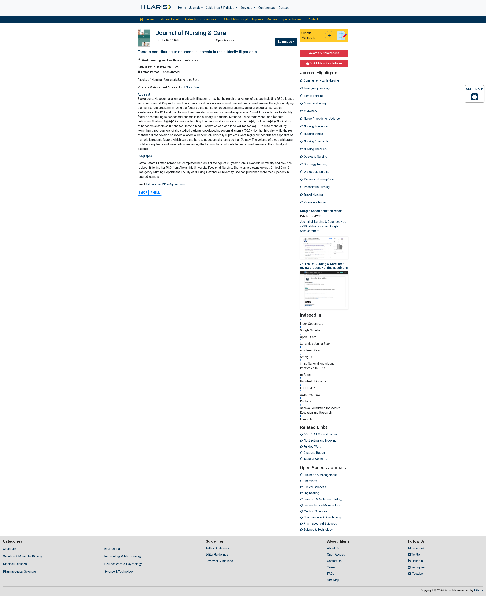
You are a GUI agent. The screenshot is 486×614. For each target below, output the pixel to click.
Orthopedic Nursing (316, 172)
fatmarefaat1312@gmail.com (165, 184)
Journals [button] (194, 7)
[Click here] (156, 8)
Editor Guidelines (217, 554)
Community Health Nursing (321, 80)
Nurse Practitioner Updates (321, 118)
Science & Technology (118, 571)
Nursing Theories (315, 149)
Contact (284, 7)
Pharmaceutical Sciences (19, 571)
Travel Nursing (313, 194)
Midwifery (310, 111)
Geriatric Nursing (314, 103)
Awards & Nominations (324, 53)
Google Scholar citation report (321, 211)
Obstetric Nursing (315, 156)
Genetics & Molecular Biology (22, 556)
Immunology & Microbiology (122, 556)
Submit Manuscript (235, 19)
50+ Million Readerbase (325, 63)
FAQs (330, 573)
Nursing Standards (315, 141)
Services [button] (246, 7)
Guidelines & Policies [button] (220, 7)
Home (182, 7)
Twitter (416, 554)
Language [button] (285, 41)
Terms (331, 567)
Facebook (417, 548)
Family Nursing (313, 96)
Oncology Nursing (315, 164)
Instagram (418, 567)
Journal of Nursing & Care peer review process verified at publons (324, 265)
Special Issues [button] (291, 19)
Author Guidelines (217, 548)
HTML (156, 192)
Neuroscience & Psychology (123, 564)
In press (257, 19)
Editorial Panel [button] (169, 19)
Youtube (417, 573)
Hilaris (478, 590)
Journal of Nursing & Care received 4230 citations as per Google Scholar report (323, 226)
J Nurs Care (191, 87)
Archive (272, 19)
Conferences (266, 7)
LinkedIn (417, 561)
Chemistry (10, 549)
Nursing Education (315, 126)
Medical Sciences (15, 564)
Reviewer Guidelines (219, 561)
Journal (150, 19)
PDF (144, 192)
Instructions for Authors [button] (200, 19)
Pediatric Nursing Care (318, 179)
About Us (333, 548)
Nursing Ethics (313, 134)
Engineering (112, 549)
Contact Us (334, 561)
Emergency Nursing (316, 88)
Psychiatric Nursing (316, 187)
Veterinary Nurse (314, 202)
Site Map (333, 580)
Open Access (336, 554)
